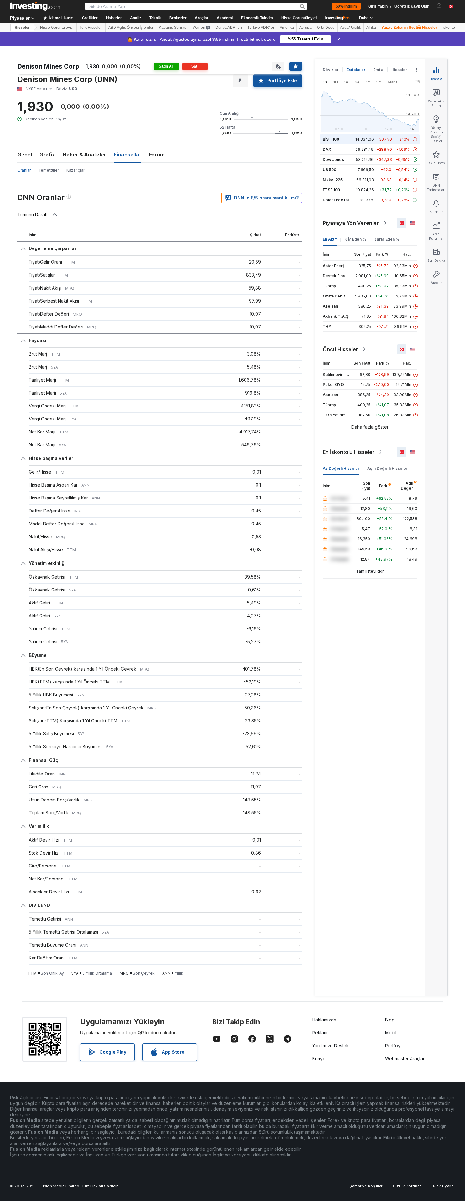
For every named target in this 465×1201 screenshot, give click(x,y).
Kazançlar (75, 170)
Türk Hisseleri (91, 27)
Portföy (392, 1045)
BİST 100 (331, 139)
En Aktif (330, 239)
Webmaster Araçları (405, 1058)
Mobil (390, 1032)
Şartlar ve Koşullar (366, 1186)
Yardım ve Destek (330, 1045)
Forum (156, 154)
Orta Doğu (326, 27)
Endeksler (355, 69)
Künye (319, 1058)
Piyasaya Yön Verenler (351, 223)
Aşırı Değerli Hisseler (387, 468)
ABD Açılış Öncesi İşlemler (130, 27)
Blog (389, 1019)
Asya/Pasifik (350, 27)
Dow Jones (333, 159)
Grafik (47, 154)
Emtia (378, 69)
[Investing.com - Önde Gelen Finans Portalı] (35, 6)
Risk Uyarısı (444, 1186)
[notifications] (439, 6)
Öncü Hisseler (340, 349)
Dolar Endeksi (336, 200)
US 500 (329, 169)
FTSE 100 (331, 189)
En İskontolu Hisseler (349, 452)
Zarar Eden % (387, 239)
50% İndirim (346, 6)
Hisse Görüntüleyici (299, 18)
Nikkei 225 (333, 179)
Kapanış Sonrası (173, 27)
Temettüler (48, 170)
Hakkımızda (324, 1019)
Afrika (371, 27)
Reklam (319, 1032)
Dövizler (330, 69)
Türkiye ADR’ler (260, 27)
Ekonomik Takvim (257, 18)
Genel (24, 154)
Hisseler (22, 27)
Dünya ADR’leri (228, 27)
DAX (327, 149)
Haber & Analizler (84, 154)
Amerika (287, 27)
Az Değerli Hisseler (341, 468)
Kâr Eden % (355, 239)
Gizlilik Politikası (408, 1186)
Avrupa (305, 27)
